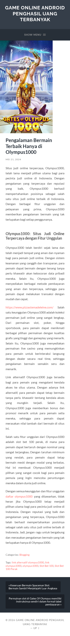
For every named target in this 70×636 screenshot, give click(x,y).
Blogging (24, 554)
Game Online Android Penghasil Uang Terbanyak (35, 13)
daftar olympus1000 (19, 496)
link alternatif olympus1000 (28, 562)
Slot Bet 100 (47, 565)
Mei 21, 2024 (13, 159)
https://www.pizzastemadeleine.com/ (29, 307)
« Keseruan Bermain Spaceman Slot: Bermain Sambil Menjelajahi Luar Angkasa (33, 587)
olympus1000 (30, 565)
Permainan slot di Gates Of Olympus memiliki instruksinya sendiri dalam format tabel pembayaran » (35, 601)
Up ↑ (36, 628)
